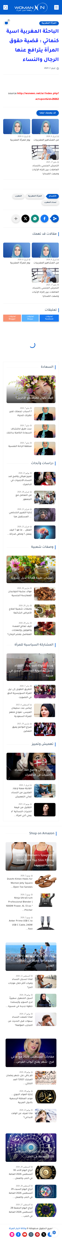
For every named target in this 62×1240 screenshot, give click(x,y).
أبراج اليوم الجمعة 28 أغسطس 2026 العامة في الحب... (21, 1212)
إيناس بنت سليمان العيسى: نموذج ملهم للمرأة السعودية (20, 712)
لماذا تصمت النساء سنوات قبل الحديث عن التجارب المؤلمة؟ (20, 1021)
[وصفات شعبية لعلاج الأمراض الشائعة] (44, 611)
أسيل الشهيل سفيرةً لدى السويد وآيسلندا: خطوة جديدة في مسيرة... (19, 1002)
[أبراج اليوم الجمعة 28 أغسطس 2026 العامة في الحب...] (45, 1210)
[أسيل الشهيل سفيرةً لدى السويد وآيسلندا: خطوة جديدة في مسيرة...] (45, 1000)
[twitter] (43, 1234)
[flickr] (12, 1234)
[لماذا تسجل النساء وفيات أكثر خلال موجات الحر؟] (45, 981)
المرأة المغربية (49, 23)
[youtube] (24, 1234)
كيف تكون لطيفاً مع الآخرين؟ (34, 398)
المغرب (18, 196)
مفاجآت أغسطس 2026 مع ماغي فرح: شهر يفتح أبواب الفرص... (32, 1060)
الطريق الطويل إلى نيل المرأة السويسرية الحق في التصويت (19, 693)
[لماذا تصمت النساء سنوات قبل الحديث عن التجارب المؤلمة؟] (45, 1019)
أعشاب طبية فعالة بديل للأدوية (32, 578)
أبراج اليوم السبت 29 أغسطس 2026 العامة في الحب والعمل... (21, 1193)
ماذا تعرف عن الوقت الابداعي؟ (22, 1115)
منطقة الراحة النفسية (20, 446)
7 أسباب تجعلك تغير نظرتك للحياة (20, 413)
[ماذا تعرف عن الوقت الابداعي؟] (45, 1115)
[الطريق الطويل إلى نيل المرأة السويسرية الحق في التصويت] (44, 691)
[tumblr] (31, 1234)
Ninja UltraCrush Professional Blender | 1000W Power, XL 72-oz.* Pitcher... (19, 904)
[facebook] (18, 1234)
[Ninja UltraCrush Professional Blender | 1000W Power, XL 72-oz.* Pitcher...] (45, 900)
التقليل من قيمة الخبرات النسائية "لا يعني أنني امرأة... (21, 811)
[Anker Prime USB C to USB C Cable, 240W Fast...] (45, 923)
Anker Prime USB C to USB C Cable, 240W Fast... (21, 925)
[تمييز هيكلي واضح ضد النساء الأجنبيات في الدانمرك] (44, 478)
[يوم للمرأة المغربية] (16, 126)
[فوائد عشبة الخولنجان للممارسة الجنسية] (44, 593)
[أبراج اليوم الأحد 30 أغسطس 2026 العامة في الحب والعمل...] (45, 1172)
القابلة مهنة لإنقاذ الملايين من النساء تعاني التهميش (21, 792)
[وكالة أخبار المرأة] (31, 7)
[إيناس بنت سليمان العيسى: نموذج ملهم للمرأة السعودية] (44, 710)
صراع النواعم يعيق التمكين (22, 729)
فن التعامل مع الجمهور (24, 497)
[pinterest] (37, 1234)
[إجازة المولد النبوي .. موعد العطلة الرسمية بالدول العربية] (45, 1096)
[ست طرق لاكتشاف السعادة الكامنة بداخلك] (44, 431)
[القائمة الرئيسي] (56, 7)
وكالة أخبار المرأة (17, 1229)
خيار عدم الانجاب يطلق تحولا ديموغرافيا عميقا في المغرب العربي (35, 961)
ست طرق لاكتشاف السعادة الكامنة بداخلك (19, 431)
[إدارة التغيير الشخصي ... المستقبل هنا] (44, 515)
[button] (44, 219)
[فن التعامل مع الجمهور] (44, 497)
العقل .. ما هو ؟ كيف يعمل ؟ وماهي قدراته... (19, 532)
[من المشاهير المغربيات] (45, 126)
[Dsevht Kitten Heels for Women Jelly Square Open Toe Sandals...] (45, 881)
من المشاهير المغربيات (46, 140)
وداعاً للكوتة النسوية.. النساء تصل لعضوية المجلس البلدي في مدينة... (31, 671)
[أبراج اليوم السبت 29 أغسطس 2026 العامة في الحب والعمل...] (45, 1191)
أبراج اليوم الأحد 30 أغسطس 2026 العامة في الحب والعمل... (21, 1174)
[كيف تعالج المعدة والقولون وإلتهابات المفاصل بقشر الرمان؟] (44, 628)
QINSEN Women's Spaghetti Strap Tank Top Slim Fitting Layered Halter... (35, 860)
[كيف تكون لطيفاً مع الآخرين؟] (31, 389)
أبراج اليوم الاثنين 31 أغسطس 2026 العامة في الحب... (34, 1154)
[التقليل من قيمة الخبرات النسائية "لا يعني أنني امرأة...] (44, 809)
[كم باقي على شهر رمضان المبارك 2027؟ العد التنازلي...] (45, 1077)
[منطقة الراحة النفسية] (44, 448)
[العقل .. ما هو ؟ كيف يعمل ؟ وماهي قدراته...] (44, 532)
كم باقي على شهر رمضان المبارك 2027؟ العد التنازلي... (19, 1079)
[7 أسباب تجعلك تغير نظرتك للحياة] (44, 413)
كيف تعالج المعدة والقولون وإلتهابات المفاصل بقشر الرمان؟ (19, 630)
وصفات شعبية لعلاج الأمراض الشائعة (20, 611)
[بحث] (5, 7)
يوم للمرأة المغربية (20, 140)
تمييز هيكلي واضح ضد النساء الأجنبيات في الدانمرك (20, 480)
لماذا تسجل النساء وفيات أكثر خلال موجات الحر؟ (20, 983)
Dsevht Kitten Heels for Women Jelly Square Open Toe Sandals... (20, 883)
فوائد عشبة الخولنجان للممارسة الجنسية (20, 594)
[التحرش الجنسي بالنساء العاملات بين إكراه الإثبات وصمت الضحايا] (45, 152)
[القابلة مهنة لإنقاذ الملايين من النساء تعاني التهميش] (44, 790)
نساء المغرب (50, 203)
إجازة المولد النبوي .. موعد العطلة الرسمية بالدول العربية (21, 1098)
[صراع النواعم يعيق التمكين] (44, 729)
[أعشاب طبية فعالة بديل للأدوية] (31, 569)
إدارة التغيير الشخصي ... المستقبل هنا (20, 515)
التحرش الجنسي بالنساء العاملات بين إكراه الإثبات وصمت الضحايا (45, 170)
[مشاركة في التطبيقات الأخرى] (16, 219)
